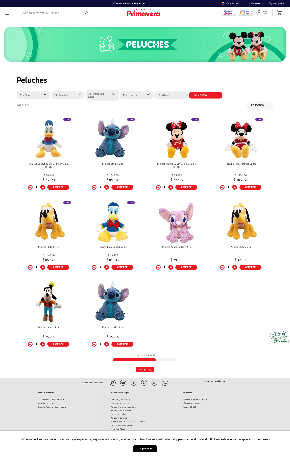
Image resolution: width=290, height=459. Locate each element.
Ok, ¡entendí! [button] (145, 448)
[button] (34, 95)
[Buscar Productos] (87, 13)
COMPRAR (58, 187)
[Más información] (214, 381)
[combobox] (55, 13)
